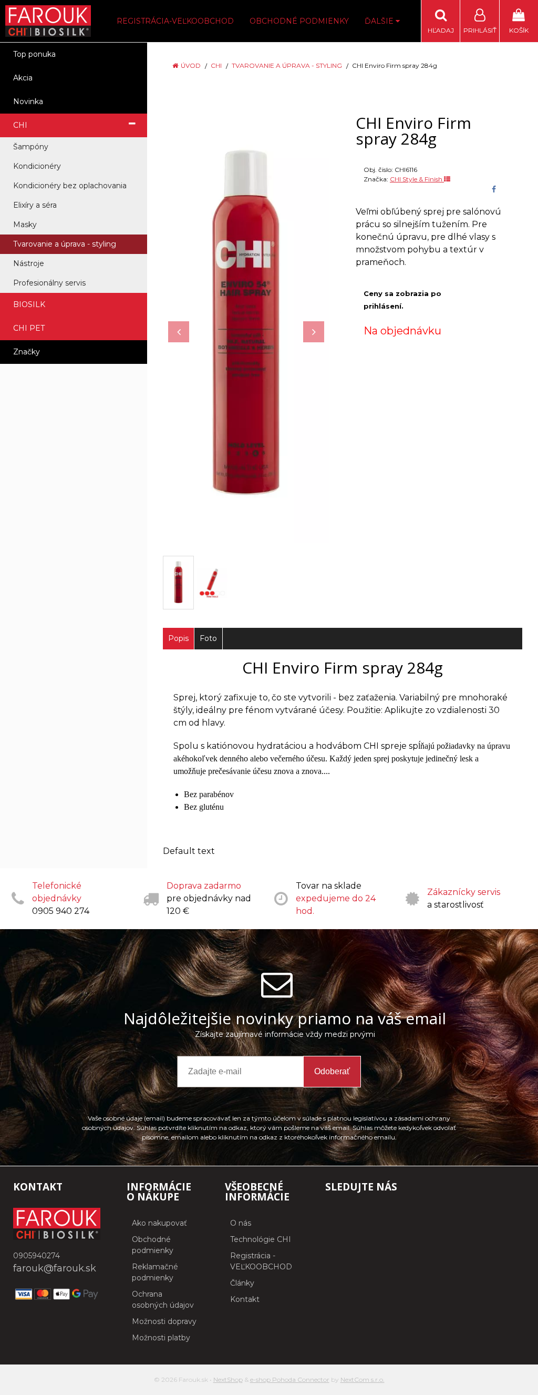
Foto (208, 638)
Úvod (191, 65)
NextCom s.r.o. (362, 1379)
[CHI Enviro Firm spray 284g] (246, 326)
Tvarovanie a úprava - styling (287, 65)
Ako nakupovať (159, 1223)
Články (242, 1283)
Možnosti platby (161, 1337)
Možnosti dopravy (164, 1321)
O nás (240, 1223)
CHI (216, 65)
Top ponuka (34, 54)
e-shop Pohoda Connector (289, 1379)
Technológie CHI (260, 1239)
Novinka (28, 101)
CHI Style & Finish (417, 179)
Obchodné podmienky (299, 21)
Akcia (23, 78)
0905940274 (36, 1255)
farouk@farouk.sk (54, 1268)
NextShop (228, 1379)
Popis (178, 638)
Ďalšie (380, 21)
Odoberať (332, 1071)
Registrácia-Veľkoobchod (175, 21)
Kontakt (245, 1299)
